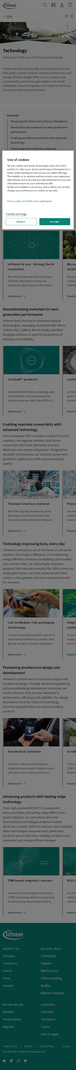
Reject (21, 222)
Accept (55, 222)
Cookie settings (16, 214)
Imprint (48, 201)
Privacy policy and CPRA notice (23, 201)
